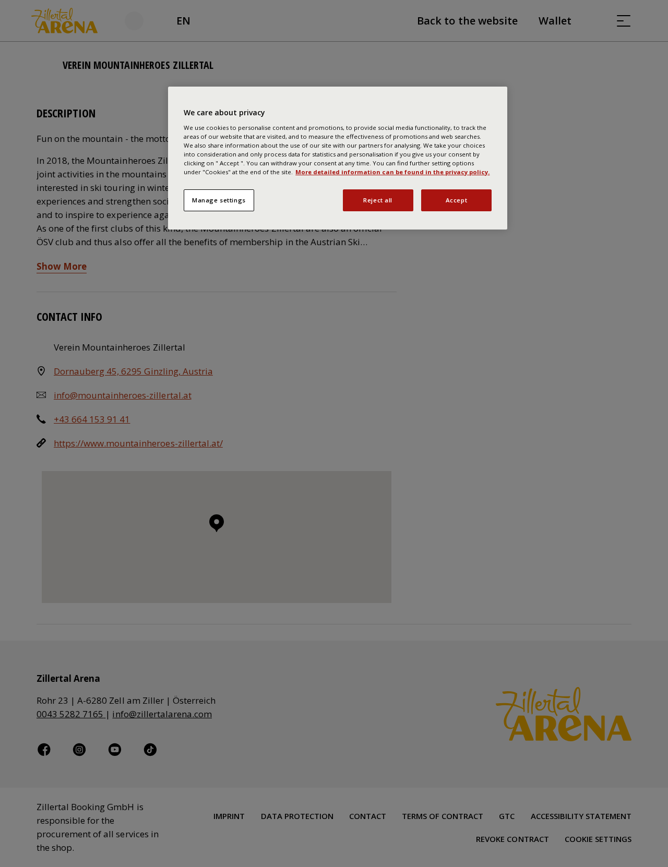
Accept (456, 200)
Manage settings (219, 200)
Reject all (377, 200)
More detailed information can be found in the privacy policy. (392, 172)
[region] (337, 158)
